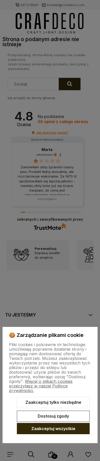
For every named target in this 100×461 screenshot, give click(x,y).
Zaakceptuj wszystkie (53, 428)
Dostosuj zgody (53, 416)
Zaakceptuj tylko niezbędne (53, 402)
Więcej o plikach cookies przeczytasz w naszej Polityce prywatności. (41, 386)
